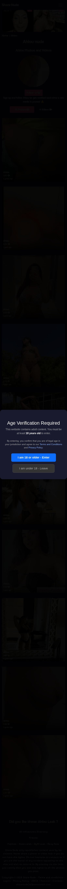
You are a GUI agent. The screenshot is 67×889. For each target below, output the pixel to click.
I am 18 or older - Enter (33, 457)
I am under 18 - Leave (33, 468)
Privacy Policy (35, 447)
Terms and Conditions (51, 444)
